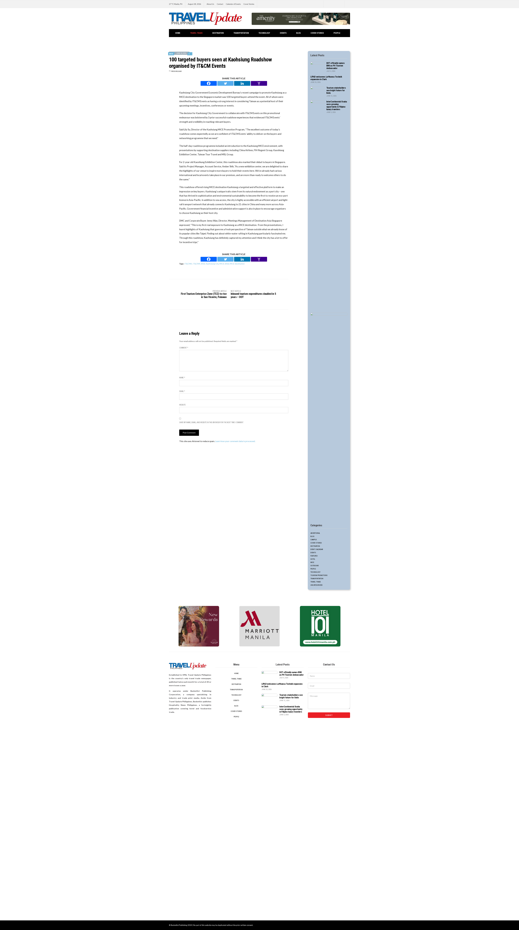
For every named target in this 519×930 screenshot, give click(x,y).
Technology (264, 33)
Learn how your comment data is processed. (235, 441)
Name (182, 378)
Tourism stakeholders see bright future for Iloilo (336, 90)
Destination (218, 33)
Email (182, 391)
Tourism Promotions (318, 575)
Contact (220, 4)
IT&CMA (188, 264)
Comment (183, 348)
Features (314, 556)
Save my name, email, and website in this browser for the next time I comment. (211, 422)
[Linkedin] (242, 83)
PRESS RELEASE (176, 71)
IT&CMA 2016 (199, 264)
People (337, 33)
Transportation (241, 33)
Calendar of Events (233, 4)
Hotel (312, 559)
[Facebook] (209, 83)
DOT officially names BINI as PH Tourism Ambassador (335, 66)
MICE (171, 54)
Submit (329, 715)
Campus (313, 540)
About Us (210, 4)
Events (283, 33)
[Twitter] (225, 83)
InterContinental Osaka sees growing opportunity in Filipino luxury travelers (336, 105)
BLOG (298, 33)
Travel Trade (196, 33)
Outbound (314, 566)
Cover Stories (248, 4)
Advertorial (315, 533)
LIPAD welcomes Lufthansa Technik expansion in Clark (326, 78)
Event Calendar (316, 549)
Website (182, 405)
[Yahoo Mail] (259, 83)
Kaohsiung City (212, 264)
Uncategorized (316, 585)
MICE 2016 (224, 264)
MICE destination (237, 264)
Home (177, 33)
